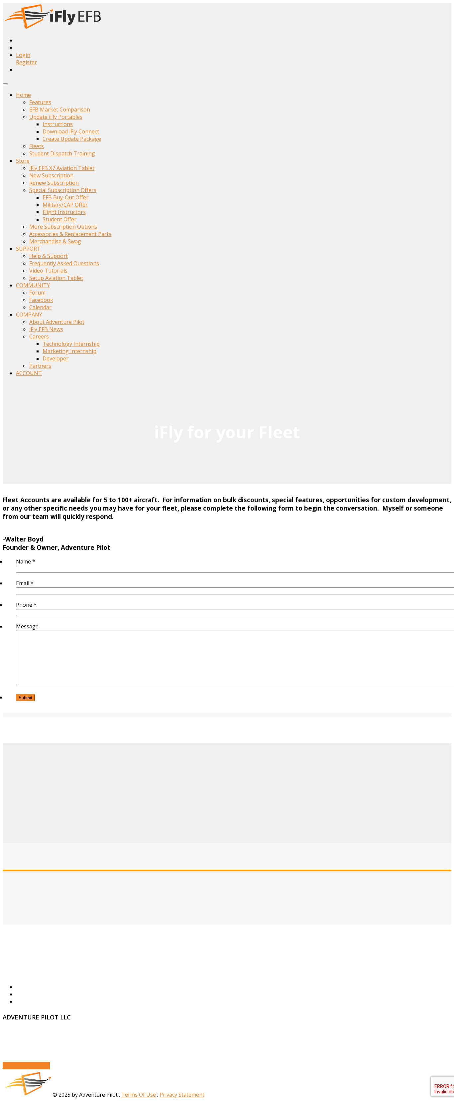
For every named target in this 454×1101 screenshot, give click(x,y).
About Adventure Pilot (56, 322)
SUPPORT (28, 248)
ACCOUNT (29, 373)
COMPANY (29, 314)
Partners (40, 365)
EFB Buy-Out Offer (65, 197)
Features (40, 102)
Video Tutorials (48, 270)
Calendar (40, 307)
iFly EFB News (46, 329)
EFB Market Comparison (59, 109)
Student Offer (59, 219)
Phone (26, 604)
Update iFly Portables (55, 116)
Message (27, 626)
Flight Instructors (64, 212)
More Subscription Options (63, 226)
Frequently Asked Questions (64, 263)
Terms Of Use (138, 1094)
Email (25, 583)
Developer (55, 358)
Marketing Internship (69, 351)
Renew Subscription (54, 182)
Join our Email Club (26, 1065)
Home (23, 95)
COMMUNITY (33, 285)
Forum (37, 292)
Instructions (58, 124)
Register (26, 62)
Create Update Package (72, 138)
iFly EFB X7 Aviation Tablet (61, 168)
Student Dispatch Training (62, 153)
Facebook (41, 300)
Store (23, 160)
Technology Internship (71, 343)
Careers (39, 336)
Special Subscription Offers (62, 190)
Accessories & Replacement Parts (70, 234)
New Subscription (51, 175)
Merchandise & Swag (55, 241)
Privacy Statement (182, 1094)
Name (25, 561)
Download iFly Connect (71, 131)
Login (23, 55)
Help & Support (48, 256)
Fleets (36, 146)
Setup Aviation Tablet (56, 278)
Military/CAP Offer (65, 204)
